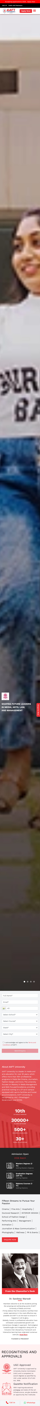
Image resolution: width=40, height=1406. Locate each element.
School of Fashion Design (13, 1217)
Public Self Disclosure (15, 5)
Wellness (20, 1232)
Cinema (5, 1209)
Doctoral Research (10, 1213)
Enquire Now (10, 1240)
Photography (8, 1232)
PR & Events (32, 1232)
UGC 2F (4, 5)
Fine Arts (15, 1209)
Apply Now (25, 11)
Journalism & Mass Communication (18, 1228)
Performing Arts (9, 1221)
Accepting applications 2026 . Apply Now (20, 1)
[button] (4, 1008)
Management (25, 1221)
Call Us (11, 1402)
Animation (7, 1224)
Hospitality (27, 1209)
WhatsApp (30, 1403)
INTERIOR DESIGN (30, 1213)
